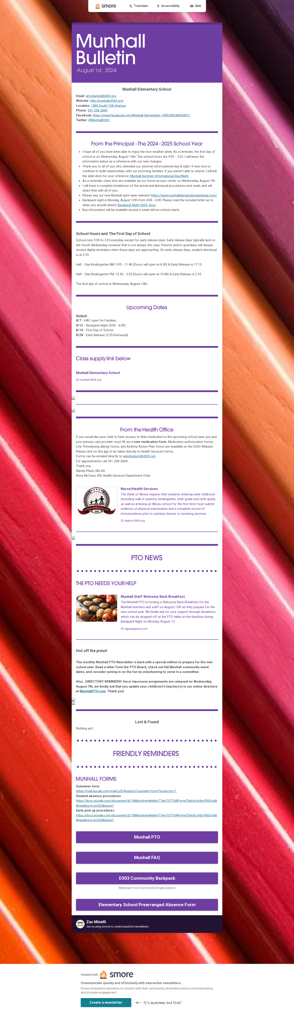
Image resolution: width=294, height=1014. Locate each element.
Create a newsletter (106, 1002)
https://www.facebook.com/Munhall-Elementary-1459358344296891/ (141, 115)
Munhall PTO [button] (147, 837)
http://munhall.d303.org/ (107, 101)
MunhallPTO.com (93, 691)
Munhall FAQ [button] (147, 857)
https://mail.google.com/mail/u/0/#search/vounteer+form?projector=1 (126, 791)
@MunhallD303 (98, 120)
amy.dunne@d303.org (101, 96)
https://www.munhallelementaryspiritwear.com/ (184, 195)
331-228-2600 (97, 110)
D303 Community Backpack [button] (147, 878)
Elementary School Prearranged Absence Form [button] (147, 904)
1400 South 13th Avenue (108, 106)
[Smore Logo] (105, 6)
